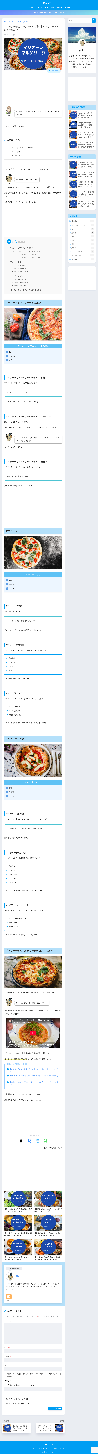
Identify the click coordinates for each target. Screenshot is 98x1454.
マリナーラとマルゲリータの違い (20, 248)
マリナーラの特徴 (17, 265)
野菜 (46, 7)
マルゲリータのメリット (19, 285)
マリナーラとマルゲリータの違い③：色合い (26, 257)
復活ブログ (49, 2)
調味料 (59, 7)
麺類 (82, 236)
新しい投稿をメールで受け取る (17, 1403)
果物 (52, 7)
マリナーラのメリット (19, 271)
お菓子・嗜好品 (82, 251)
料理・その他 (57, 1148)
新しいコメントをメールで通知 (17, 1399)
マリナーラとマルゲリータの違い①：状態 (25, 251)
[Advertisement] (33, 90)
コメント (8, 1321)
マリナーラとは (14, 262)
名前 (7, 1347)
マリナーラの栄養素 (18, 268)
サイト (6, 1365)
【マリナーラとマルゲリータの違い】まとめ (24, 290)
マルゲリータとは (15, 276)
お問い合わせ (45, 1448)
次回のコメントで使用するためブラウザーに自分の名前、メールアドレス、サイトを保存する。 (34, 1375)
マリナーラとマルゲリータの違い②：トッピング (27, 254)
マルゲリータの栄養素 (19, 282)
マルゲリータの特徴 (18, 279)
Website (9, 1300)
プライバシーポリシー (58, 1448)
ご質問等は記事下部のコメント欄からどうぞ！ (49, 13)
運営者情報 (36, 1448)
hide (21, 241)
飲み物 (67, 7)
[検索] (94, 20)
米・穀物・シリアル (35, 7)
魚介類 (82, 233)
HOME (50, 1444)
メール (7, 1356)
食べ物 (82, 221)
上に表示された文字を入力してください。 (19, 1385)
